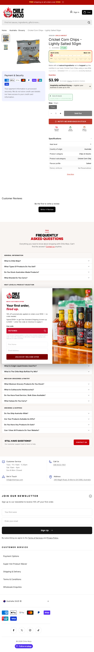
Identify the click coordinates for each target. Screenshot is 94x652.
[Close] (89, 291)
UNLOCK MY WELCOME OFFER (27, 357)
